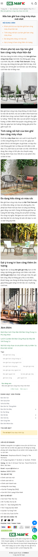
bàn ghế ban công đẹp (10, 366)
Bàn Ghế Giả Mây (6, 409)
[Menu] (2, 3)
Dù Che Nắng (5, 412)
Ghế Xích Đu (4, 418)
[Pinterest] (12, 520)
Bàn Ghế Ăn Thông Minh (8, 406)
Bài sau (23, 389)
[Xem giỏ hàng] (36, 3)
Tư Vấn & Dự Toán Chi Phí (10, 514)
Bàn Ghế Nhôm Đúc (7, 424)
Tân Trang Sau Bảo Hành (10, 508)
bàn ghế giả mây (28, 366)
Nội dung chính (9, 23)
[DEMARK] (16, 3)
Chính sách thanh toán (9, 483)
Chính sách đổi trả (8, 481)
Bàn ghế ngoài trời (9, 374)
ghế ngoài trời (22, 378)
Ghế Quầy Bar (5, 401)
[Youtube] (9, 520)
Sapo (23, 555)
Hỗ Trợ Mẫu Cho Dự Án (9, 502)
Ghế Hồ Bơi (4, 415)
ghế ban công (7, 378)
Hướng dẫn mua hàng (9, 486)
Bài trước (15, 389)
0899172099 (11, 471)
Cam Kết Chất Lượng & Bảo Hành (12, 492)
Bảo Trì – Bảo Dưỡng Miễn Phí (11, 505)
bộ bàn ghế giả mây (27, 374)
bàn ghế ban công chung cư (12, 359)
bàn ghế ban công (9, 355)
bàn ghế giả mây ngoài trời (12, 370)
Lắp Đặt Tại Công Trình (9, 511)
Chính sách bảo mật (8, 478)
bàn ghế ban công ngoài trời (12, 362)
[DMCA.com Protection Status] (6, 530)
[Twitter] (5, 520)
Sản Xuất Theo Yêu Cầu (9, 499)
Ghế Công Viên (5, 421)
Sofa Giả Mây (5, 404)
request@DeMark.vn (12, 468)
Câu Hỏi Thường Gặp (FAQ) (10, 489)
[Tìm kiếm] (32, 3)
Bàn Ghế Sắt (5, 398)
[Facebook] (2, 520)
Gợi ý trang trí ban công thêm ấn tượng (18, 42)
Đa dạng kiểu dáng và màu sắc (15, 39)
